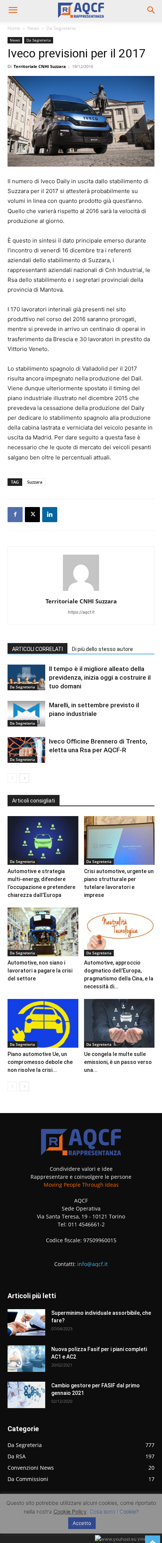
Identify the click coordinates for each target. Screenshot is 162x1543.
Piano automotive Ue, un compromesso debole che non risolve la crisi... (40, 1062)
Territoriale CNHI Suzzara (40, 66)
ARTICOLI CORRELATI (37, 649)
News (33, 28)
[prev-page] (12, 778)
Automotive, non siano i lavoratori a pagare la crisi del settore (40, 971)
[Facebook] (15, 514)
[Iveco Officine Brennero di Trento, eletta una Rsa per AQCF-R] (26, 750)
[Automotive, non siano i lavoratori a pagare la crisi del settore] (43, 932)
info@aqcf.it (92, 1264)
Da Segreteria (61, 28)
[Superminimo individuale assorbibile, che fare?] (26, 1322)
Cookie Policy (70, 1511)
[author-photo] (81, 591)
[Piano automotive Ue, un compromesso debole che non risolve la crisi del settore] (43, 1023)
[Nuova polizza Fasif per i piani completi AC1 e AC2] (26, 1358)
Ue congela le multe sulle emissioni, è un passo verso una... (118, 1062)
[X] (32, 514)
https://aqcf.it (81, 612)
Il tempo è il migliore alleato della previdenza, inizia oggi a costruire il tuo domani (100, 677)
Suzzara (34, 482)
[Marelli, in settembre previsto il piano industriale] (26, 714)
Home (14, 28)
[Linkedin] (49, 514)
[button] (13, 10)
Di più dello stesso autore (102, 649)
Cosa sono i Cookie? (114, 1511)
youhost (145, 1538)
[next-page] (24, 778)
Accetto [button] (82, 1523)
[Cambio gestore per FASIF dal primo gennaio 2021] (26, 1395)
